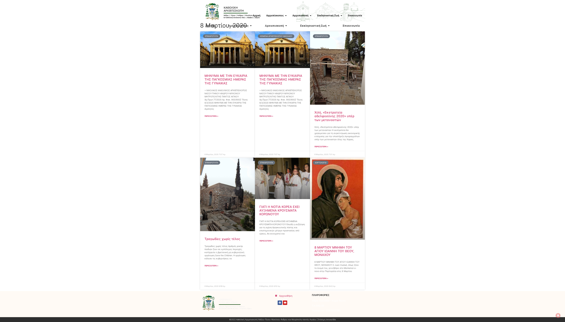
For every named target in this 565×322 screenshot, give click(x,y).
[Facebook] (280, 303)
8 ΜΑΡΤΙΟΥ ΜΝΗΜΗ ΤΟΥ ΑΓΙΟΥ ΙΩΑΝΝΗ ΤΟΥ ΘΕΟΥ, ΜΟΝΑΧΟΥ (334, 251)
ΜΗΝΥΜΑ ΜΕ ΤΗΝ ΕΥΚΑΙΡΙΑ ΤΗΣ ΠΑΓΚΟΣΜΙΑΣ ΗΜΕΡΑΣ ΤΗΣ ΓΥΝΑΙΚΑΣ (226, 79)
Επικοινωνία (351, 25)
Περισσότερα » (211, 116)
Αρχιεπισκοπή (274, 25)
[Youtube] (285, 303)
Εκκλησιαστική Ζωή (313, 25)
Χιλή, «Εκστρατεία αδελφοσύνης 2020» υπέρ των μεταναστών (334, 116)
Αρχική (210, 25)
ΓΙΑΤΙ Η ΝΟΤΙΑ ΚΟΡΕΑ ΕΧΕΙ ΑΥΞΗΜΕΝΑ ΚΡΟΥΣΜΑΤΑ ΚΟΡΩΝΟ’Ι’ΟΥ (279, 210)
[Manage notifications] (558, 315)
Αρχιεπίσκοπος (238, 25)
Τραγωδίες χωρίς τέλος (222, 239)
